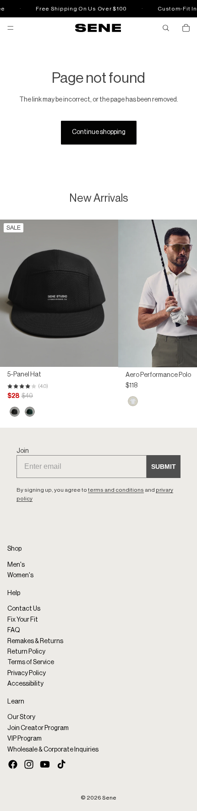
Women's (20, 575)
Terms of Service (30, 662)
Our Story (21, 717)
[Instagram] (28, 764)
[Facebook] (12, 764)
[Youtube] (44, 764)
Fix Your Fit (22, 620)
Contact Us (23, 609)
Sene (109, 797)
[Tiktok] (61, 764)
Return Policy (26, 652)
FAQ (13, 630)
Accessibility (25, 684)
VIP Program (24, 739)
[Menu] (10, 27)
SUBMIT (163, 466)
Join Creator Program (38, 728)
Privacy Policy (26, 673)
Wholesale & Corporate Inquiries (52, 749)
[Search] (166, 28)
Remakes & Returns (35, 641)
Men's (16, 565)
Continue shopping (99, 132)
